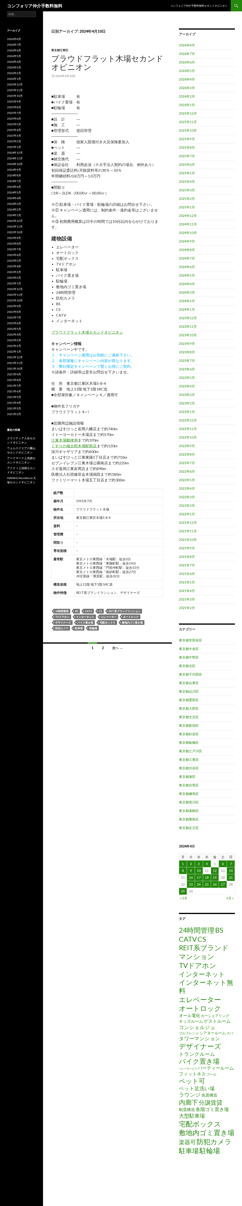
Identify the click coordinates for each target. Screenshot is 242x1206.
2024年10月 (188, 233)
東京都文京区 (189, 717)
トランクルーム (197, 1054)
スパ (230, 1033)
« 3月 (183, 898)
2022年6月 (187, 471)
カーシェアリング (215, 1016)
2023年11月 (188, 326)
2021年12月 (188, 522)
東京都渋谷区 (189, 768)
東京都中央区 (189, 649)
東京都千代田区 (190, 674)
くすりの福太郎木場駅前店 (74, 446)
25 (207, 884)
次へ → (117, 648)
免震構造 (209, 1095)
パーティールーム (216, 1068)
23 (191, 884)
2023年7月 (187, 361)
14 (231, 871)
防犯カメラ (61, 628)
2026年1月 (187, 105)
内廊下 (188, 1102)
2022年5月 (187, 480)
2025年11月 (188, 122)
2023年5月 (187, 378)
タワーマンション (199, 1038)
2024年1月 (187, 309)
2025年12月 (188, 113)
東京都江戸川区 (190, 751)
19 (215, 877)
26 (215, 884)
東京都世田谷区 (190, 640)
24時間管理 (62, 611)
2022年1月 (187, 514)
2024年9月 (187, 241)
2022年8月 (187, 454)
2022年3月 (187, 497)
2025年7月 (187, 156)
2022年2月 (187, 505)
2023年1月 (187, 412)
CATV (88, 611)
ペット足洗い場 (197, 1088)
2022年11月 (188, 429)
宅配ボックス (107, 622)
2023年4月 (187, 386)
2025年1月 (187, 207)
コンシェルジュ (197, 1027)
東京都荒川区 (189, 802)
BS (76, 611)
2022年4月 (187, 488)
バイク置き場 (85, 622)
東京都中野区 (189, 657)
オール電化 (189, 1015)
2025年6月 (187, 164)
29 (183, 891)
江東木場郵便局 (64, 440)
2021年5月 (187, 582)
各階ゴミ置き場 (212, 1109)
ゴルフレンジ (189, 1033)
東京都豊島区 (189, 819)
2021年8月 (187, 557)
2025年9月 (187, 139)
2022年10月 (188, 437)
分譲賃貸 (210, 1102)
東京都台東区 (189, 683)
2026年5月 (187, 71)
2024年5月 (187, 275)
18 (207, 877)
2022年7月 (187, 463)
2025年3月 (187, 190)
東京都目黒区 (189, 785)
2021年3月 (187, 599)
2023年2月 (187, 403)
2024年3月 (187, 292)
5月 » (230, 898)
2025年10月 (188, 130)
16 (191, 877)
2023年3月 (187, 395)
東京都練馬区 (189, 794)
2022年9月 (187, 446)
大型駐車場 (192, 1115)
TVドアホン (62, 616)
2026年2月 (187, 96)
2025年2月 (187, 199)
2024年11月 (188, 224)
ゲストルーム (217, 1021)
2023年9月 (187, 343)
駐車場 (79, 628)
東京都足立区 (189, 828)
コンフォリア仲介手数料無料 (34, 5)
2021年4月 (187, 591)
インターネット (85, 616)
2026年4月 (187, 79)
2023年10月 (188, 335)
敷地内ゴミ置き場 (132, 622)
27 (223, 884)
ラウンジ (190, 1094)
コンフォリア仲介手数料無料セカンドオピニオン (199, 5)
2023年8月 (187, 352)
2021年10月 (188, 540)
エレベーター (109, 616)
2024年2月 (187, 301)
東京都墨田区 (189, 700)
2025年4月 (187, 181)
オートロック (131, 616)
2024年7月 (187, 258)
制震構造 (187, 1109)
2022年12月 (188, 420)
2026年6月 (187, 62)
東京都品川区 (189, 691)
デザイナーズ (63, 622)
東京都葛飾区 (189, 811)
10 (199, 871)
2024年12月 (188, 216)
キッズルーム (191, 1021)
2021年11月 (188, 531)
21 (231, 877)
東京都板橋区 (189, 742)
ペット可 (192, 1081)
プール (211, 1074)
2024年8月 (187, 250)
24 (199, 884)
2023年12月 (188, 318)
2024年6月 (187, 267)
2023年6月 (187, 369)
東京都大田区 (189, 708)
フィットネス (192, 1073)
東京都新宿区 (189, 725)
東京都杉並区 (189, 734)
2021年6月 (187, 574)
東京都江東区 (59, 50)
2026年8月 (187, 45)
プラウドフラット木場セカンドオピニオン (107, 63)
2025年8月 (187, 147)
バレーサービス (188, 1068)
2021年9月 (187, 548)
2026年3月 (187, 88)
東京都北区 (187, 666)
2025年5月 (187, 173)
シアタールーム (212, 1033)
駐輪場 (93, 628)
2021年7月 (187, 565)
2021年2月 (187, 608)
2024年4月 (187, 284)
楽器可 (187, 1142)
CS (100, 611)
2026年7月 (187, 54)
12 (215, 871)
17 (199, 877)
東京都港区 (187, 777)
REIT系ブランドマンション (124, 611)
